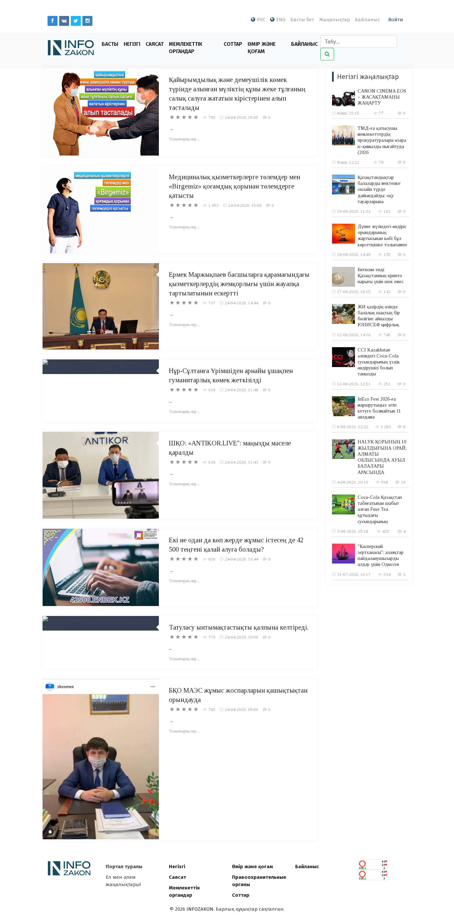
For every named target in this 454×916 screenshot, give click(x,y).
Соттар (233, 44)
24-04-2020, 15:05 (241, 117)
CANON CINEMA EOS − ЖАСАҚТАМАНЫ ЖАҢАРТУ (382, 97)
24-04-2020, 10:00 (241, 637)
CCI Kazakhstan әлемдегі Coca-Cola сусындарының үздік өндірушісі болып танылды (379, 362)
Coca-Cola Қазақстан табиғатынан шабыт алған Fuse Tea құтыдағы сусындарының (380, 509)
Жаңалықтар (334, 20)
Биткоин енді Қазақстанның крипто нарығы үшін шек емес (380, 275)
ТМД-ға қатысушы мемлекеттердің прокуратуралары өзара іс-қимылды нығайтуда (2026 (382, 140)
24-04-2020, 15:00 (245, 205)
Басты (110, 44)
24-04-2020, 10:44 (241, 559)
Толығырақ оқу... (184, 138)
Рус (261, 20)
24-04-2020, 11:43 (241, 462)
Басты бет (302, 20)
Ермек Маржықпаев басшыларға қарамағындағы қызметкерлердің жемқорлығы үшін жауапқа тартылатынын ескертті (239, 284)
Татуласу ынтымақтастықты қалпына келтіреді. (238, 627)
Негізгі (132, 44)
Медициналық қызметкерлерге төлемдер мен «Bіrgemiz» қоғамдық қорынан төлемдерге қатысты (234, 186)
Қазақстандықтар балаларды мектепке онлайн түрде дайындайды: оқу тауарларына (379, 189)
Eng (280, 20)
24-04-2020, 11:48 (241, 389)
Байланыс (367, 20)
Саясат (155, 44)
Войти (395, 20)
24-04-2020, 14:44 (241, 302)
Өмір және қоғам (262, 47)
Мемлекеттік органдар (185, 47)
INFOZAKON (199, 909)
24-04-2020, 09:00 (241, 709)
